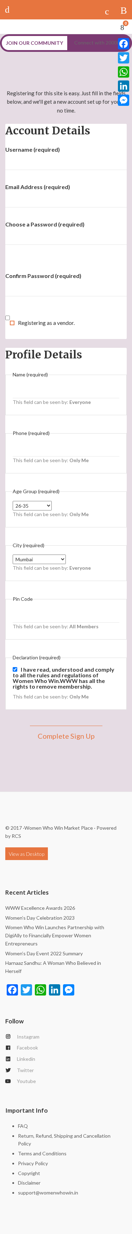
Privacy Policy (33, 1163)
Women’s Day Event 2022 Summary (44, 953)
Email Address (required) (37, 187)
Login (9, 9)
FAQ (23, 1126)
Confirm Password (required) (43, 276)
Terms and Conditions (42, 1153)
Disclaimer (29, 1183)
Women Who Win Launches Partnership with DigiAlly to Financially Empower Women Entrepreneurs (54, 935)
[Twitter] (124, 58)
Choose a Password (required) (44, 224)
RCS (16, 836)
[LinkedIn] (124, 86)
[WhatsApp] (124, 72)
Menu (123, 9)
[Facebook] (124, 44)
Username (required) (32, 149)
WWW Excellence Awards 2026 (40, 908)
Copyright (29, 1173)
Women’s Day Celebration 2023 (40, 918)
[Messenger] (124, 100)
